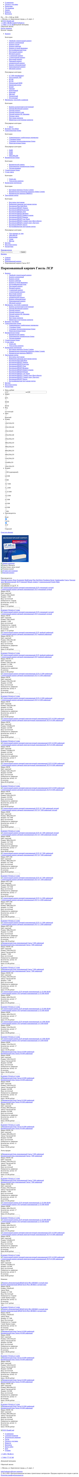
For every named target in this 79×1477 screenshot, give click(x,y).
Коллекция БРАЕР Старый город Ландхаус (24, 223)
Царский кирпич (7, 580)
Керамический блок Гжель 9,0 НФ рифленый (17, 1128)
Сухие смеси (9, 172)
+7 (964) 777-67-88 (7, 24)
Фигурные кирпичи (16, 118)
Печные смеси (14, 116)
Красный (12, 92)
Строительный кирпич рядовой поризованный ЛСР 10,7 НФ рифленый (26, 879)
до (27, 392)
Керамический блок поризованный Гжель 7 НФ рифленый (21, 971)
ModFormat (28, 580)
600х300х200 (13, 156)
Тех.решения (9, 8)
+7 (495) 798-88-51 (7, 23)
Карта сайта (9, 1447)
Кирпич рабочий (15, 46)
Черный (12, 88)
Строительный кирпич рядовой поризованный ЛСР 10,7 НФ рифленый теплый (29, 835)
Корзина (4, 254)
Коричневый (13, 90)
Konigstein (20, 580)
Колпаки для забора (12, 129)
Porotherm (46, 580)
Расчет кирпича (6, 28)
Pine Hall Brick (38, 580)
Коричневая (13, 237)
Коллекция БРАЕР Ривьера (18, 217)
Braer (15, 580)
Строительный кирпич (17, 57)
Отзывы (8, 1450)
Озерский (23, 582)
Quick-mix (12, 179)
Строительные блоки (12, 170)
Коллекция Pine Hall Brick (18, 206)
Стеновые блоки (15, 139)
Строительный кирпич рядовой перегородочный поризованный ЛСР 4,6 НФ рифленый (32, 745)
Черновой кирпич (15, 61)
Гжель (66, 580)
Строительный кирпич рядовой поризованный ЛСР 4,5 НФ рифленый (26, 700)
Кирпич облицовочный (17, 65)
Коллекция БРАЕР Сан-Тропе (19, 219)
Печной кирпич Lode (16, 112)
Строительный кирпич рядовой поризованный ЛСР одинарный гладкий (26, 614)
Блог (6, 1448)
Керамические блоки (12, 157)
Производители (6, 250)
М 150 (11, 81)
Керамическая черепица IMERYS (20, 193)
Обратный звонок (7, 26)
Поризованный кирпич (17, 67)
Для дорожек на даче (16, 233)
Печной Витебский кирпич (18, 108)
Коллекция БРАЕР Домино (18, 208)
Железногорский (10, 582)
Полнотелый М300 (15, 83)
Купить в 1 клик (14, 610)
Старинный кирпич (16, 55)
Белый (11, 87)
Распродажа (9, 246)
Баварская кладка (15, 85)
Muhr (58, 582)
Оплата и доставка (11, 4)
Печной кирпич (14, 110)
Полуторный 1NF (15, 77)
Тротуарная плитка (11, 195)
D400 (11, 150)
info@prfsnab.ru (19, 23)
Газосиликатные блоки (13, 130)
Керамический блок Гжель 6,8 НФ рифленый (17, 1080)
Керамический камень (17, 164)
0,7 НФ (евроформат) (16, 75)
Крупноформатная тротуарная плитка (22, 226)
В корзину (4, 610)
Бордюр (7, 243)
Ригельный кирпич (16, 52)
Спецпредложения (11, 1435)
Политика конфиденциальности (12, 1475)
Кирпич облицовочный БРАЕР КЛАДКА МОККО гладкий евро (23, 1311)
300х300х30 (13, 235)
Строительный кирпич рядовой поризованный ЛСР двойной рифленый (26, 657)
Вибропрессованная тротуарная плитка (23, 204)
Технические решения (12, 1437)
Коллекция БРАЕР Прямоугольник (21, 215)
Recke (52, 580)
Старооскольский (45, 582)
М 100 (11, 79)
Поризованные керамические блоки (21, 166)
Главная (7, 257)
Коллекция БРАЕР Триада (18, 224)
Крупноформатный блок (17, 50)
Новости (8, 12)
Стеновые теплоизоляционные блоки (22, 141)
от (5, 392)
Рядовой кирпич (14, 54)
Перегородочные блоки (17, 143)
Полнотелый (13, 96)
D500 (11, 152)
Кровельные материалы (13, 183)
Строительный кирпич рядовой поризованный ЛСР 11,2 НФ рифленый (26, 924)
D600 (11, 154)
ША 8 (11, 127)
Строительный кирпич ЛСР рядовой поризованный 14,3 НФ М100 (24, 1040)
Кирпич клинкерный (16, 42)
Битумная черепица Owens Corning (21, 190)
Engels (53, 582)
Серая (11, 239)
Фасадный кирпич (15, 59)
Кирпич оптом (14, 44)
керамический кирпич (17, 63)
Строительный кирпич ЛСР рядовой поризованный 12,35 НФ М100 (25, 1010)
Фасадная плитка (11, 245)
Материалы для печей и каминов (16, 100)
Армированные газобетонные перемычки (23, 137)
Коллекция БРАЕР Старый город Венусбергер (25, 221)
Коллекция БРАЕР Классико (19, 210)
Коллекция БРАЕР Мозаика (18, 213)
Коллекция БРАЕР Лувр (17, 211)
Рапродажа (9, 6)
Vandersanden (59, 580)
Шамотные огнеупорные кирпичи (21, 120)
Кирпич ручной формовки (18, 48)
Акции (7, 10)
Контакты (8, 14)
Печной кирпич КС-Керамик (19, 114)
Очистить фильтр (7, 532)
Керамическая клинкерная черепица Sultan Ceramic (27, 191)
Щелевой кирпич (15, 68)
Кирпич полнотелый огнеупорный (21, 107)
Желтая (11, 241)
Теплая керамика (15, 168)
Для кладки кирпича (16, 181)
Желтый (12, 94)
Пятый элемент (32, 582)
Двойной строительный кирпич (20, 41)
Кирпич (7, 34)
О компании (9, 2)
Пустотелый (13, 98)
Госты (7, 1439)
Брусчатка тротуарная (16, 202)
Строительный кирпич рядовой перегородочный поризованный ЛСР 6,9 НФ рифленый (32, 790)
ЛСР (18, 582)
